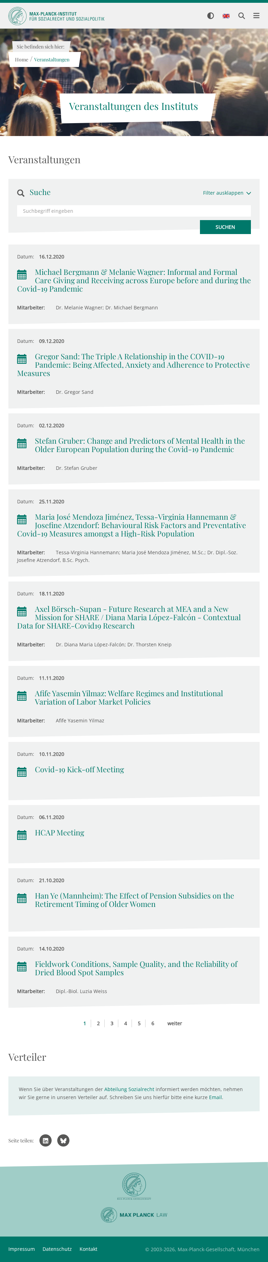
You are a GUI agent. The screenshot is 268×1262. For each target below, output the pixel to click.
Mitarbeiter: (31, 307)
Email (215, 1097)
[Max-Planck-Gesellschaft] (134, 1186)
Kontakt (88, 1249)
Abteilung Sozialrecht (129, 1089)
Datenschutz (57, 1249)
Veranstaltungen (51, 59)
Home (21, 59)
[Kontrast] (210, 16)
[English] (226, 16)
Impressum (21, 1249)
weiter (175, 1023)
